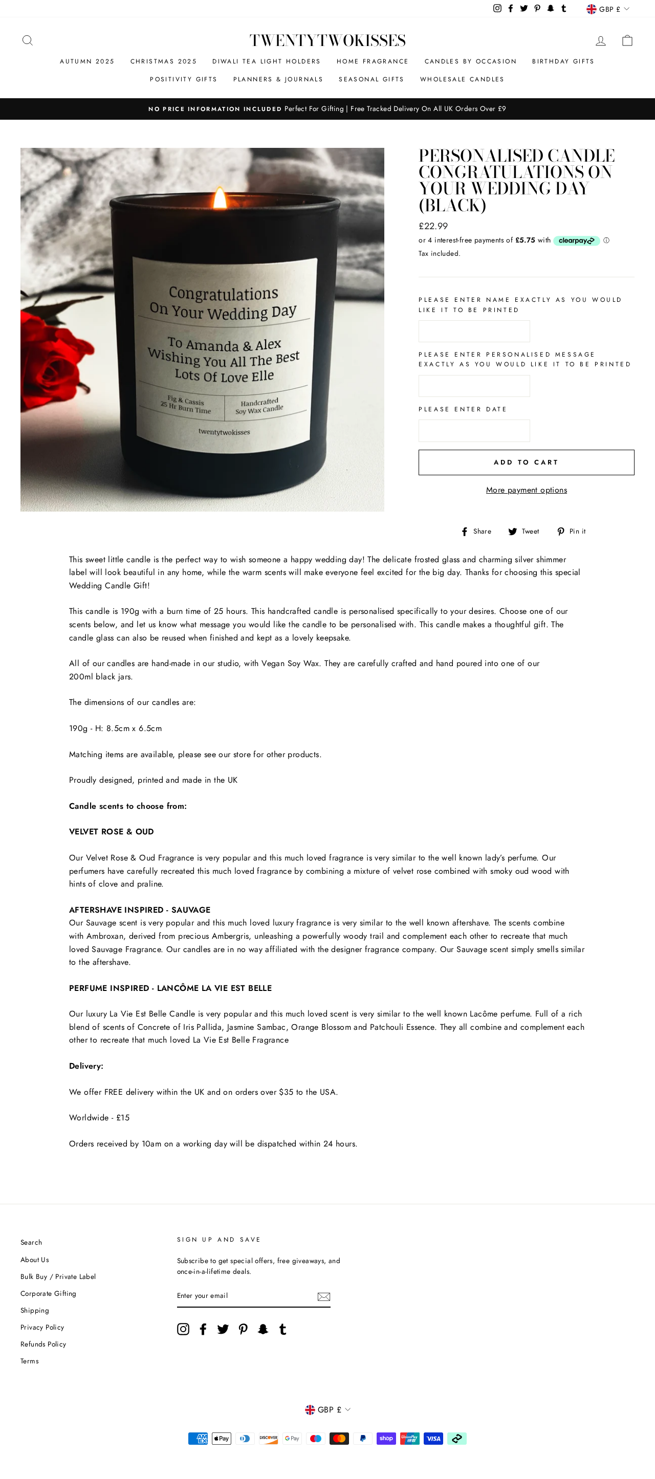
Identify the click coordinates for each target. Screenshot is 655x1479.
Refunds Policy (43, 1344)
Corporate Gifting (48, 1293)
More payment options (526, 490)
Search (31, 1242)
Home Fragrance (373, 61)
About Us (34, 1259)
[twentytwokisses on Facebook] (203, 1329)
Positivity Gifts (183, 79)
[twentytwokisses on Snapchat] (263, 1329)
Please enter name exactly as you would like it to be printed (521, 304)
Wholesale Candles (462, 79)
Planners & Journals (278, 79)
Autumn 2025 (87, 61)
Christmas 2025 (164, 61)
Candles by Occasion (471, 61)
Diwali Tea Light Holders (266, 61)
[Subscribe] (324, 1296)
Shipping (34, 1310)
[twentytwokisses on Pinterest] (243, 1329)
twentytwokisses (328, 40)
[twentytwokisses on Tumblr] (283, 1329)
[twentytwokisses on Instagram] (183, 1329)
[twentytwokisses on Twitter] (223, 1329)
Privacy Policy (42, 1327)
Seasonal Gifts (372, 79)
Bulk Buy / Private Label (58, 1276)
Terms (29, 1361)
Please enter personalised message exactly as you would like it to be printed (525, 359)
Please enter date (463, 409)
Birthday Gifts (563, 61)
